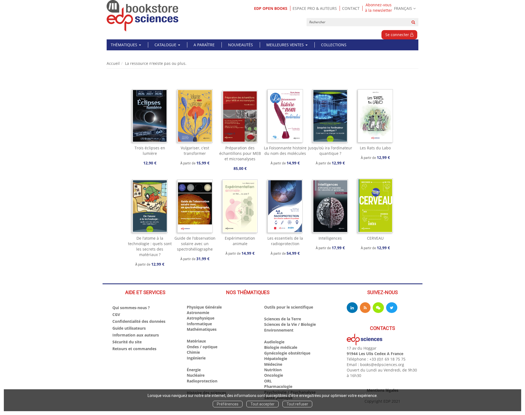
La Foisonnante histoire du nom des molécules (285, 150)
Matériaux (196, 341)
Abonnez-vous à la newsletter (378, 7)
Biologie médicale (280, 347)
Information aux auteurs (135, 335)
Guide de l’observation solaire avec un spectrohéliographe (194, 244)
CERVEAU (375, 238)
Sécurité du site (127, 341)
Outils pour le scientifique (288, 307)
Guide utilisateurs (129, 328)
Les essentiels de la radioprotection (285, 241)
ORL (268, 381)
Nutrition (273, 369)
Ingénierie (196, 358)
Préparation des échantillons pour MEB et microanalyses (240, 153)
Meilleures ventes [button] (285, 44)
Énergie (194, 370)
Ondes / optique (202, 346)
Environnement (278, 330)
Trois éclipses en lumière (150, 150)
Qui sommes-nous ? (131, 307)
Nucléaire (196, 375)
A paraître (204, 44)
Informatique (199, 323)
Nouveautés (240, 44)
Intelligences (330, 238)
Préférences (227, 404)
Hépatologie (275, 358)
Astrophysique (200, 318)
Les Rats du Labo (375, 147)
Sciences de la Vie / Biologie (290, 324)
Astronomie (198, 312)
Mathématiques (202, 329)
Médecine (273, 364)
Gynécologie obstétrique (287, 353)
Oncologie (273, 375)
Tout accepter (262, 404)
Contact (351, 8)
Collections (333, 44)
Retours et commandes (134, 348)
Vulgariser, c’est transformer (195, 150)
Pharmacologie (278, 386)
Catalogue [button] (165, 44)
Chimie (193, 352)
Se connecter (397, 34)
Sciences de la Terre (282, 319)
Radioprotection (202, 381)
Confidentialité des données (138, 321)
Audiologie (274, 342)
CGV (116, 314)
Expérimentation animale (240, 241)
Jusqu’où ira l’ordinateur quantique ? (330, 150)
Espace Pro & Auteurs (315, 8)
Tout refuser (297, 404)
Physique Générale (204, 307)
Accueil (113, 63)
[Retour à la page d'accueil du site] (143, 15)
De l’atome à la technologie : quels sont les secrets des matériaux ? (150, 246)
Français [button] (403, 8)
